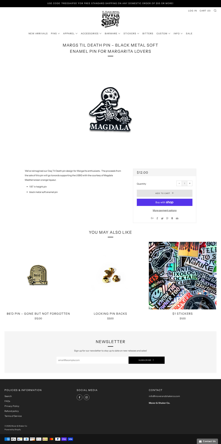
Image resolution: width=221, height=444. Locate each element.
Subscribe (145, 360)
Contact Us (209, 441)
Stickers (130, 33)
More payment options (164, 210)
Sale (189, 33)
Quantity (141, 183)
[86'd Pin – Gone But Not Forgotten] (38, 275)
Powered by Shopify (13, 429)
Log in (192, 10)
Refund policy (12, 411)
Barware (111, 33)
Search (8, 396)
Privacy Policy (12, 406)
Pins (54, 33)
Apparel (69, 33)
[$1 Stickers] (182, 275)
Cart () (205, 10)
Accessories (90, 33)
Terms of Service (13, 416)
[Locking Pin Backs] (110, 275)
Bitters (148, 33)
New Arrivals (38, 33)
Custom (162, 33)
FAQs (7, 401)
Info (177, 33)
